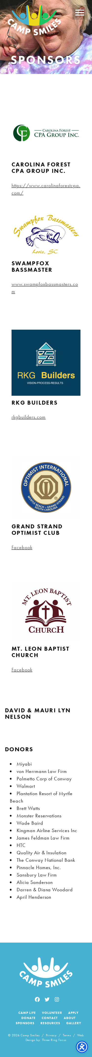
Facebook (22, 547)
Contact (50, 1018)
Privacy (51, 1035)
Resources (50, 1023)
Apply (73, 1013)
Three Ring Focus (54, 1040)
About (70, 1018)
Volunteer (52, 1013)
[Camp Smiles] (46, 972)
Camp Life (27, 1013)
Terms (67, 1035)
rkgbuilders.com (29, 417)
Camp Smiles (34, 21)
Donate (28, 1018)
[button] (79, 12)
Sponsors (25, 1023)
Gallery (73, 1023)
